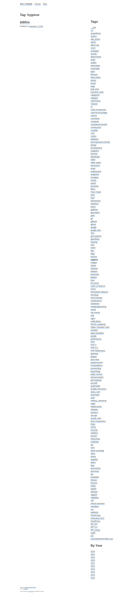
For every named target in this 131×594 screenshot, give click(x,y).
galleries (94, 209)
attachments (96, 57)
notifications (96, 321)
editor (93, 160)
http (92, 251)
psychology (95, 371)
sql (92, 445)
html (92, 245)
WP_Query (95, 530)
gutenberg (95, 239)
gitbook (94, 221)
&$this (25, 22)
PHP (93, 342)
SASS (93, 427)
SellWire (94, 433)
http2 (93, 254)
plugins (94, 356)
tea (92, 474)
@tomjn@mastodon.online (30, 587)
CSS (93, 133)
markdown (95, 304)
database (95, 139)
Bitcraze (94, 74)
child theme (96, 101)
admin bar (95, 45)
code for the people (99, 112)
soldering (94, 442)
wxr (92, 536)
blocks (93, 80)
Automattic (95, 68)
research (94, 412)
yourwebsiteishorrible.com (102, 539)
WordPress (95, 521)
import (93, 265)
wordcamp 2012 (97, 518)
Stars (93, 453)
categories (95, 95)
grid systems (96, 236)
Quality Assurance (98, 389)
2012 (93, 578)
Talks (45, 4)
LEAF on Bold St (98, 286)
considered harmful (99, 124)
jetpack (94, 277)
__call (93, 27)
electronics (95, 165)
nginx (93, 318)
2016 (93, 566)
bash (93, 71)
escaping (94, 177)
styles (93, 462)
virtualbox (95, 506)
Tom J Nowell (26, 4)
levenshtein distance (99, 292)
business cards (97, 92)
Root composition (98, 421)
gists (93, 215)
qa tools (94, 383)
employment (96, 171)
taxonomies (96, 468)
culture (93, 136)
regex (93, 403)
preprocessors (97, 362)
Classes (94, 104)
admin (93, 42)
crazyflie (94, 130)
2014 (93, 572)
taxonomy (95, 471)
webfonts (94, 512)
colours (94, 115)
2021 (93, 554)
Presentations (96, 365)
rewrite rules (96, 418)
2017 (93, 563)
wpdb (93, 533)
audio (93, 60)
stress (93, 456)
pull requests (96, 380)
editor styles (96, 162)
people (93, 336)
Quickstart (95, 395)
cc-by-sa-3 (31, 591)
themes (94, 480)
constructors (96, 127)
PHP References (98, 351)
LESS (93, 289)
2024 (93, 551)
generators (95, 212)
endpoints (95, 174)
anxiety (94, 54)
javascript (95, 274)
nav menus (95, 312)
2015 (93, 569)
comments (95, 118)
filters (93, 189)
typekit (93, 489)
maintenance (96, 301)
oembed (94, 330)
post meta (95, 359)
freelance (95, 204)
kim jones (95, 283)
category (94, 98)
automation (95, 65)
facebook (94, 186)
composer (95, 121)
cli (92, 107)
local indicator (96, 298)
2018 (93, 560)
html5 (93, 248)
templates (95, 477)
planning (94, 353)
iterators (94, 271)
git (92, 218)
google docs (96, 230)
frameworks (96, 201)
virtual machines (98, 503)
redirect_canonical (98, 401)
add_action (95, 39)
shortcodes (95, 439)
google (93, 227)
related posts (96, 406)
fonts (93, 195)
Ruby (93, 424)
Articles (37, 4)
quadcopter (95, 386)
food (92, 198)
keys (93, 280)
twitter (93, 486)
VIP (92, 500)
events (93, 180)
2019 (93, 557)
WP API (94, 524)
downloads (95, 157)
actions (94, 36)
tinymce (94, 483)
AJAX (93, 48)
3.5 (92, 30)
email (93, 168)
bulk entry (95, 89)
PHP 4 (93, 345)
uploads (94, 492)
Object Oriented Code (100, 327)
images (94, 262)
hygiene (94, 259)
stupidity (94, 459)
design (93, 145)
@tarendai (25, 588)
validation (95, 497)
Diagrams (95, 151)
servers (94, 436)
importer (94, 268)
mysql (93, 309)
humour (94, 257)
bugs (93, 86)
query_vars (95, 392)
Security (94, 430)
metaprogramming (98, 306)
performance (96, 339)
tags (92, 465)
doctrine (94, 154)
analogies (95, 51)
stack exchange (97, 450)
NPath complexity (98, 324)
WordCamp (95, 515)
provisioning (96, 368)
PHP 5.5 (94, 348)
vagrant (94, 495)
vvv (92, 509)
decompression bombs (100, 142)
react (93, 398)
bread (93, 83)
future (93, 207)
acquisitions (96, 33)
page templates (97, 333)
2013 (93, 575)
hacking (94, 242)
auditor (94, 63)
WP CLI (94, 527)
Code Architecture (98, 110)
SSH (93, 448)
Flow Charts (96, 192)
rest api (94, 415)
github (93, 224)
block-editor (96, 77)
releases (94, 409)
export (93, 183)
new (92, 315)
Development (96, 148)
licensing (94, 295)
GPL (93, 233)
